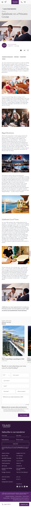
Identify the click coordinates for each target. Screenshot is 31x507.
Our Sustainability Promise (20, 469)
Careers (4, 479)
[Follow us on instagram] (20, 487)
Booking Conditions (10, 496)
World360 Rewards (6, 458)
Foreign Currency (6, 472)
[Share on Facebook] (20, 50)
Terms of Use (20, 447)
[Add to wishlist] (28, 50)
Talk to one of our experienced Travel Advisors (15, 309)
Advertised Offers (6, 460)
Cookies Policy (6, 498)
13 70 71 (21, 2)
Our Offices (19, 458)
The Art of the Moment (22, 472)
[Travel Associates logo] (6, 428)
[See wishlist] (24, 2)
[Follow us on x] (22, 487)
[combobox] (6, 375)
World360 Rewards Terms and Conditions (20, 498)
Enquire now (24, 504)
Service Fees (5, 455)
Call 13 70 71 (7, 504)
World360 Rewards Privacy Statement (21, 500)
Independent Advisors (7, 481)
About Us (18, 463)
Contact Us (19, 465)
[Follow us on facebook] (17, 487)
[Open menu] (2, 2)
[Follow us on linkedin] (24, 487)
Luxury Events (19, 460)
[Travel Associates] (15, 2)
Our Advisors (19, 455)
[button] (23, 415)
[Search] (5, 2)
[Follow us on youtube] (27, 487)
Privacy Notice (18, 496)
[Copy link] (24, 50)
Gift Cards (4, 465)
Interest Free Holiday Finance (7, 469)
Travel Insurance (6, 463)
